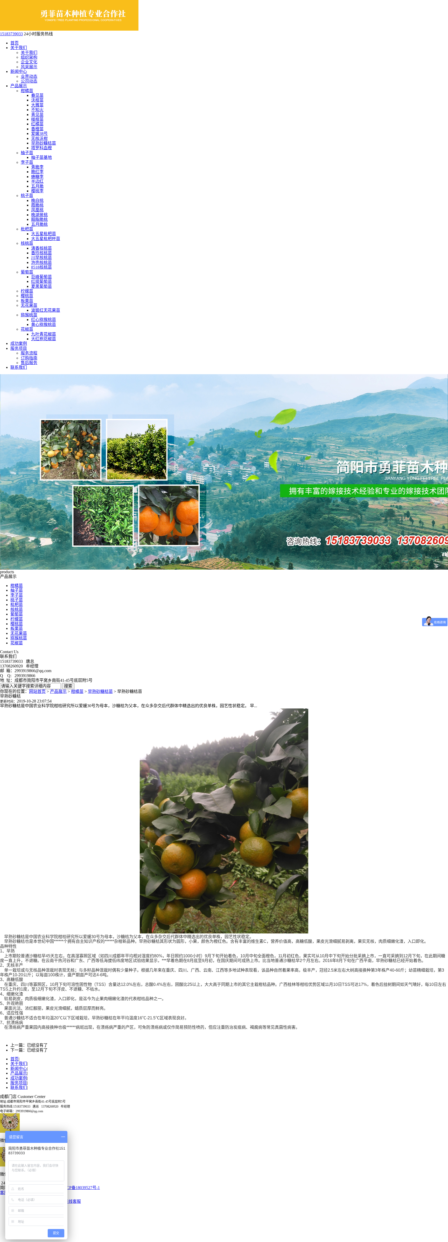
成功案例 (18, 343)
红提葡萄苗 (41, 281)
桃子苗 (27, 195)
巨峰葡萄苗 (41, 277)
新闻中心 (18, 71)
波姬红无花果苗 (45, 310)
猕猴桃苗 (29, 315)
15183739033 (11, 34)
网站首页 (37, 691)
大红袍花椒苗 (43, 339)
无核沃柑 (39, 138)
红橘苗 (37, 124)
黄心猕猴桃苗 (43, 324)
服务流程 (29, 353)
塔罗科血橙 (41, 148)
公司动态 (29, 81)
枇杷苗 (27, 229)
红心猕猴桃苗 (43, 319)
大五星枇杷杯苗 (45, 238)
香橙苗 (37, 129)
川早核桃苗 (41, 257)
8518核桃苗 (41, 267)
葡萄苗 (27, 272)
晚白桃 (37, 200)
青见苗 (37, 114)
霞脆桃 (37, 205)
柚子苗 (27, 153)
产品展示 (18, 86)
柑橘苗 (27, 90)
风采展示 (29, 67)
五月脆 (37, 186)
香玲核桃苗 (41, 253)
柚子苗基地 (41, 157)
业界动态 (29, 76)
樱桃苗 (27, 296)
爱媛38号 (39, 133)
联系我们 (18, 367)
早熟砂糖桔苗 (43, 143)
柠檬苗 (27, 291)
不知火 (37, 109)
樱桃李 (37, 191)
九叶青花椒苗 (43, 334)
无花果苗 (29, 305)
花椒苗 (27, 329)
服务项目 (18, 348)
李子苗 (27, 162)
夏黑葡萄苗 (41, 286)
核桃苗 (27, 243)
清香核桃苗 (41, 248)
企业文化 (29, 62)
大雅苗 (37, 105)
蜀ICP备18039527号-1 (80, 1187)
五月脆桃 (39, 224)
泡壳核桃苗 (41, 262)
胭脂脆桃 (39, 219)
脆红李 (37, 171)
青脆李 (37, 167)
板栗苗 (27, 300)
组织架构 (29, 57)
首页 (14, 43)
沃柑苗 (37, 100)
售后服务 (29, 362)
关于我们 (18, 47)
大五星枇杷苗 (43, 233)
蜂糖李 (37, 176)
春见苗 (37, 95)
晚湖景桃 (39, 215)
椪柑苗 (37, 119)
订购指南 (29, 358)
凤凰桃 (37, 210)
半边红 (37, 181)
